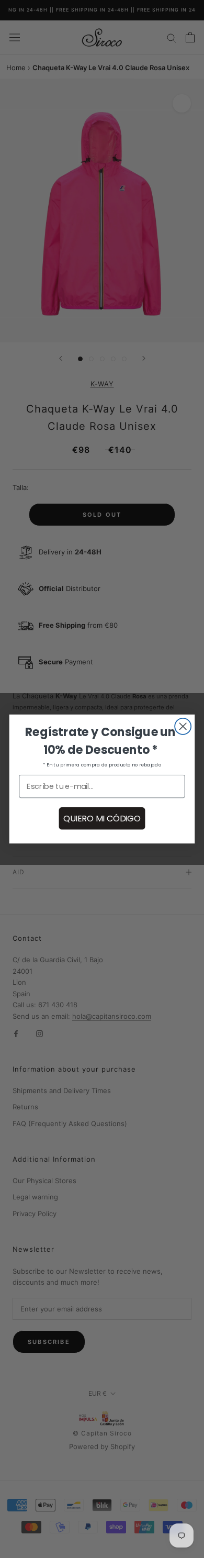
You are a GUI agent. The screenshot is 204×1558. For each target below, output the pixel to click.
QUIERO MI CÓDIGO (101, 818)
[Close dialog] (183, 726)
